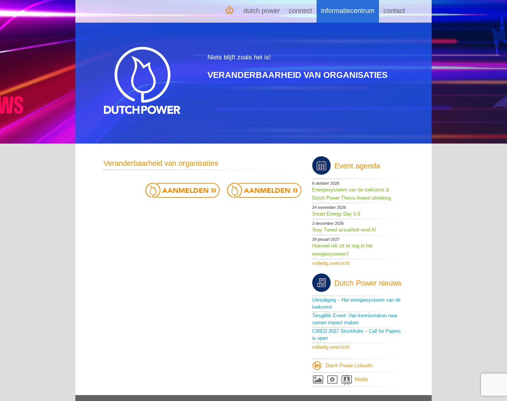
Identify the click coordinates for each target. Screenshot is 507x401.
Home (229, 11)
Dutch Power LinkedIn (349, 365)
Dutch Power (261, 10)
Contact (394, 10)
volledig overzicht (331, 263)
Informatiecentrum (347, 10)
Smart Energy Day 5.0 (336, 214)
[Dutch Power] (142, 80)
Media (361, 379)
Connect (300, 10)
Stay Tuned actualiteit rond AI (344, 230)
